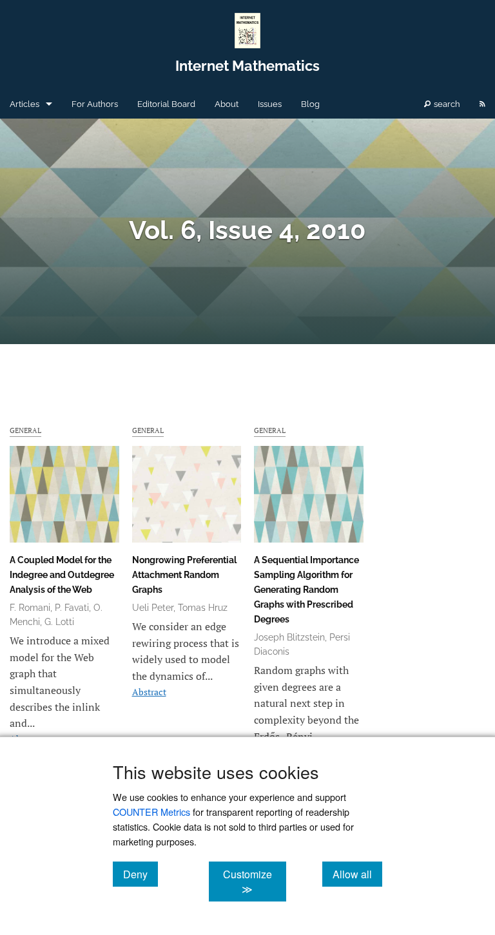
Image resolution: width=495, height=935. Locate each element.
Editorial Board (166, 104)
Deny (140, 874)
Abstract (149, 692)
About (226, 104)
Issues (270, 104)
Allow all (357, 874)
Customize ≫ (254, 881)
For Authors (95, 104)
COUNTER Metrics (151, 811)
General (25, 430)
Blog (310, 104)
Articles (24, 104)
